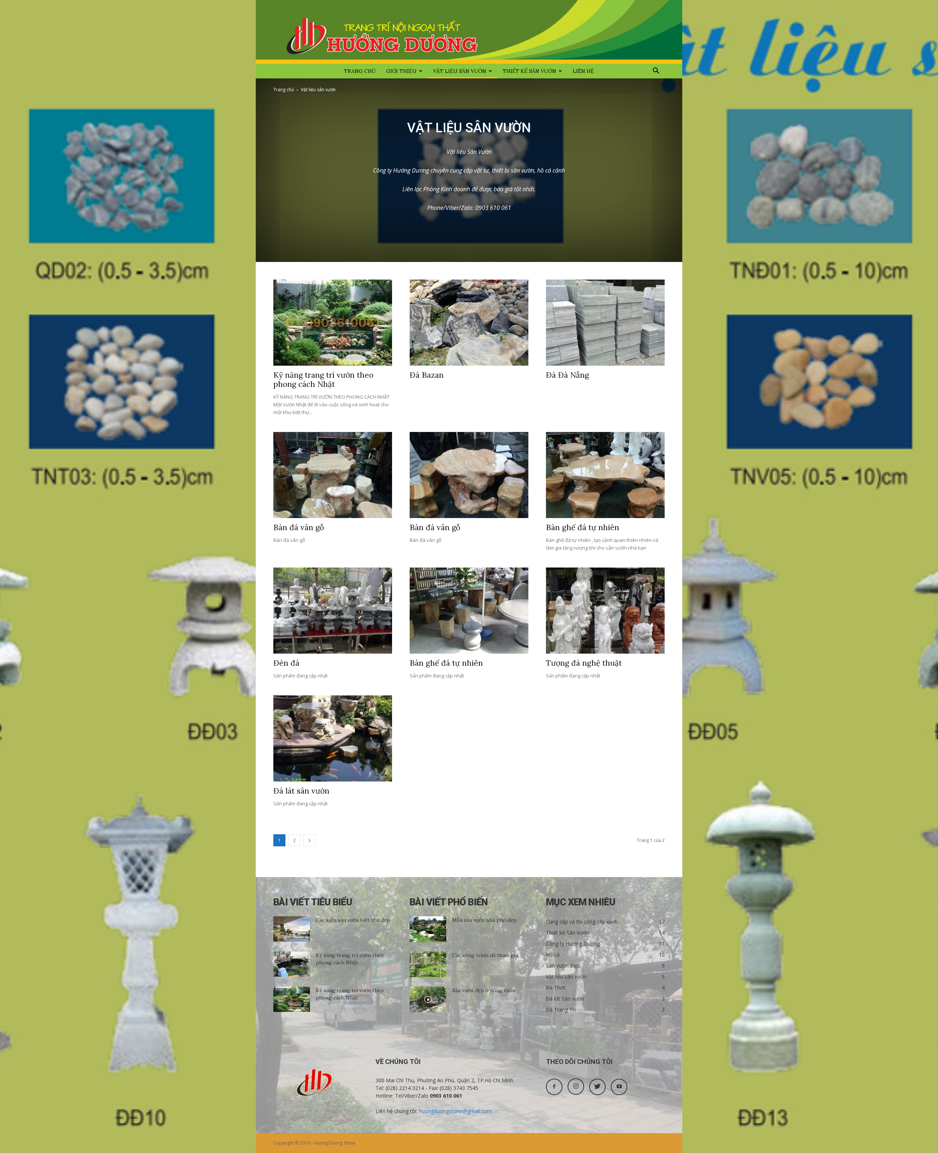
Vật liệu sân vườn (459, 71)
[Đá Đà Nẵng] (605, 323)
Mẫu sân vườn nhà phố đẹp (484, 920)
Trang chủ (360, 71)
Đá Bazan (427, 375)
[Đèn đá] (332, 611)
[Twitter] (597, 1087)
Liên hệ (583, 71)
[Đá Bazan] (469, 323)
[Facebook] (554, 1087)
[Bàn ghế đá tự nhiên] (605, 475)
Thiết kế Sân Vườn (529, 71)
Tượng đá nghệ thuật (584, 663)
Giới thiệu (401, 71)
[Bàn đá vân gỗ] (332, 475)
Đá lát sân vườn (301, 791)
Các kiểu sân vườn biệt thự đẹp (353, 920)
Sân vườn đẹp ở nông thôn (484, 990)
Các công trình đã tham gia (485, 955)
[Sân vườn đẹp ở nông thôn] (428, 999)
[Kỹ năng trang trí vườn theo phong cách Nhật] (332, 323)
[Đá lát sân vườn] (332, 738)
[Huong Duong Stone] (469, 32)
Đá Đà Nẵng (567, 375)
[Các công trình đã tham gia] (428, 964)
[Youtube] (619, 1087)
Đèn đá (286, 663)
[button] (656, 71)
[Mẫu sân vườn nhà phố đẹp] (428, 929)
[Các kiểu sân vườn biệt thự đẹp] (291, 929)
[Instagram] (576, 1086)
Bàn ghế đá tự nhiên (582, 527)
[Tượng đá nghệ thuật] (605, 611)
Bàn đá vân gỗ (298, 527)
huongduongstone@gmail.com (455, 1111)
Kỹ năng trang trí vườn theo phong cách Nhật (323, 379)
